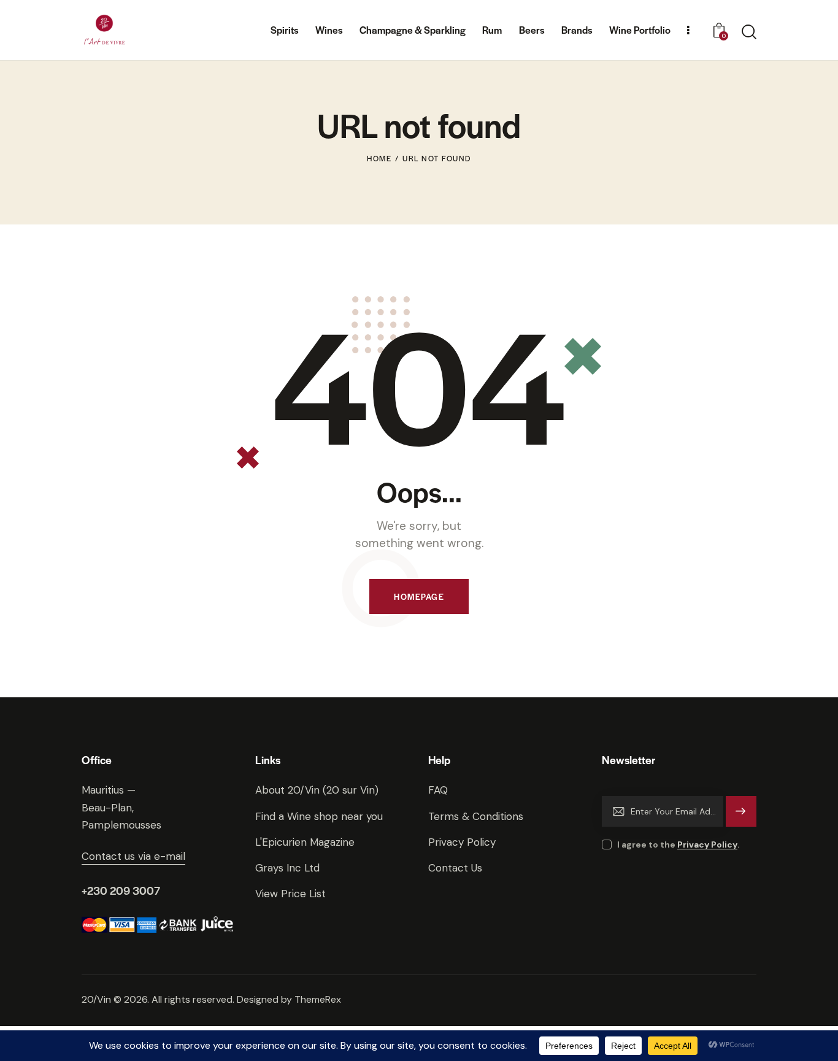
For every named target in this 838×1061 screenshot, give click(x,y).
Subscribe (741, 816)
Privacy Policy (707, 844)
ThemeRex (317, 999)
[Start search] (749, 32)
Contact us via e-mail (133, 856)
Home (379, 158)
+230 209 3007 (121, 890)
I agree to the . (678, 844)
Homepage (419, 596)
